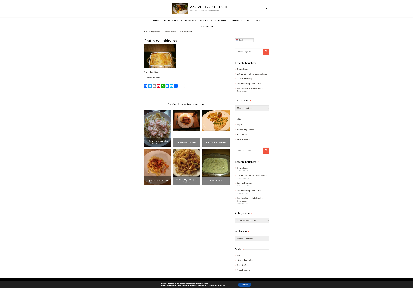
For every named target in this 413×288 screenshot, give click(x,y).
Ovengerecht (236, 20)
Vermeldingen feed (245, 129)
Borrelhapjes (220, 20)
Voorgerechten (170, 20)
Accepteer (244, 285)
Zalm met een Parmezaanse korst (252, 74)
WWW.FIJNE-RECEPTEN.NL (208, 7)
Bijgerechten (155, 32)
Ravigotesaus (216, 180)
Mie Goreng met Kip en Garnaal (186, 180)
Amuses (156, 20)
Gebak (257, 20)
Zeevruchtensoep (245, 78)
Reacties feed (243, 134)
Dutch (240, 40)
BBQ (248, 20)
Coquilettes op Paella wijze (249, 83)
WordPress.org (243, 139)
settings (222, 286)
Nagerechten (205, 20)
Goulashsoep (243, 69)
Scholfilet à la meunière (216, 142)
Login (239, 124)
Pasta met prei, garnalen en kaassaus (157, 142)
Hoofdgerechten (188, 20)
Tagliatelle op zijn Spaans (157, 180)
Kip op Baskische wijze (186, 142)
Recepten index (206, 26)
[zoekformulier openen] (267, 9)
